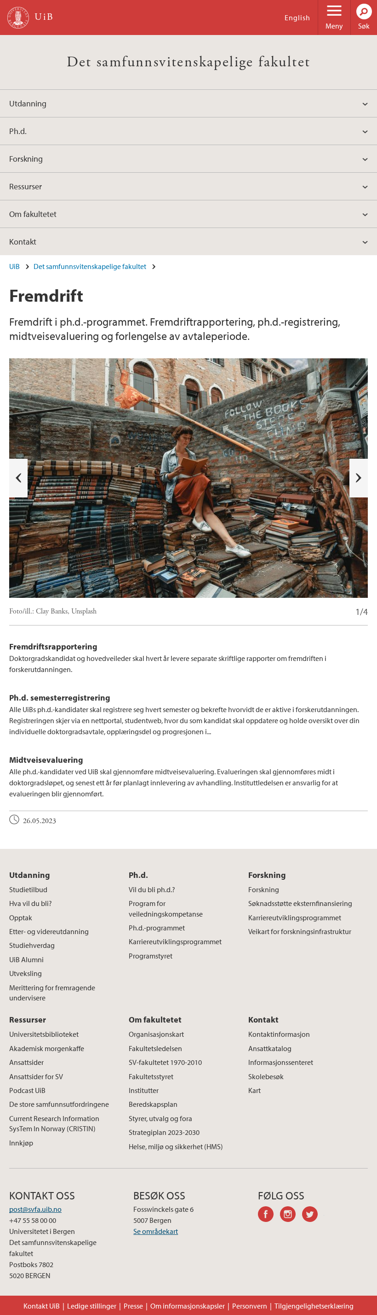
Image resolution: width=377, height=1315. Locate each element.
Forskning (26, 158)
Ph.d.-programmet (157, 927)
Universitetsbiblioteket (44, 1034)
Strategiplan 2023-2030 (164, 1132)
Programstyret (150, 955)
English (297, 17)
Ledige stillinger (91, 1305)
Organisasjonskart (156, 1034)
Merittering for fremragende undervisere (52, 992)
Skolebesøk (266, 1076)
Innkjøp (21, 1142)
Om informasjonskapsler (187, 1305)
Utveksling (25, 973)
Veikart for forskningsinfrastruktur (299, 931)
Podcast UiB (27, 1090)
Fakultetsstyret (151, 1076)
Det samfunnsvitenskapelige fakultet (189, 62)
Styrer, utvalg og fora (160, 1118)
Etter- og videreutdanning (49, 931)
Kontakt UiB (41, 1305)
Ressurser (25, 186)
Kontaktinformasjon (279, 1034)
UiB (14, 266)
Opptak (20, 917)
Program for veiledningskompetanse (166, 908)
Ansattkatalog (269, 1048)
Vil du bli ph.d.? (152, 889)
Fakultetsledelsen (155, 1048)
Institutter (144, 1090)
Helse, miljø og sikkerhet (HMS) (176, 1146)
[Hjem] (18, 18)
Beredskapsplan (153, 1104)
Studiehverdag (32, 945)
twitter (313, 1215)
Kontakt (22, 241)
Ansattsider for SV (36, 1076)
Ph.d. (18, 131)
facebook (269, 1215)
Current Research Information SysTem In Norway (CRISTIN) (54, 1123)
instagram (291, 1215)
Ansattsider (26, 1062)
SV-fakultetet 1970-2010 (165, 1062)
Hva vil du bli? (30, 903)
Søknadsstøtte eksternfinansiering (300, 903)
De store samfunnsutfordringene (59, 1104)
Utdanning (27, 103)
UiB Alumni (26, 959)
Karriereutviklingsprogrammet (175, 941)
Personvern (249, 1305)
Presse (133, 1305)
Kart (254, 1090)
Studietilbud (28, 889)
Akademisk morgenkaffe (46, 1048)
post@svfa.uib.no (35, 1209)
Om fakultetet (33, 214)
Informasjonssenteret (280, 1062)
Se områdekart (155, 1231)
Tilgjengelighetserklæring (314, 1305)
